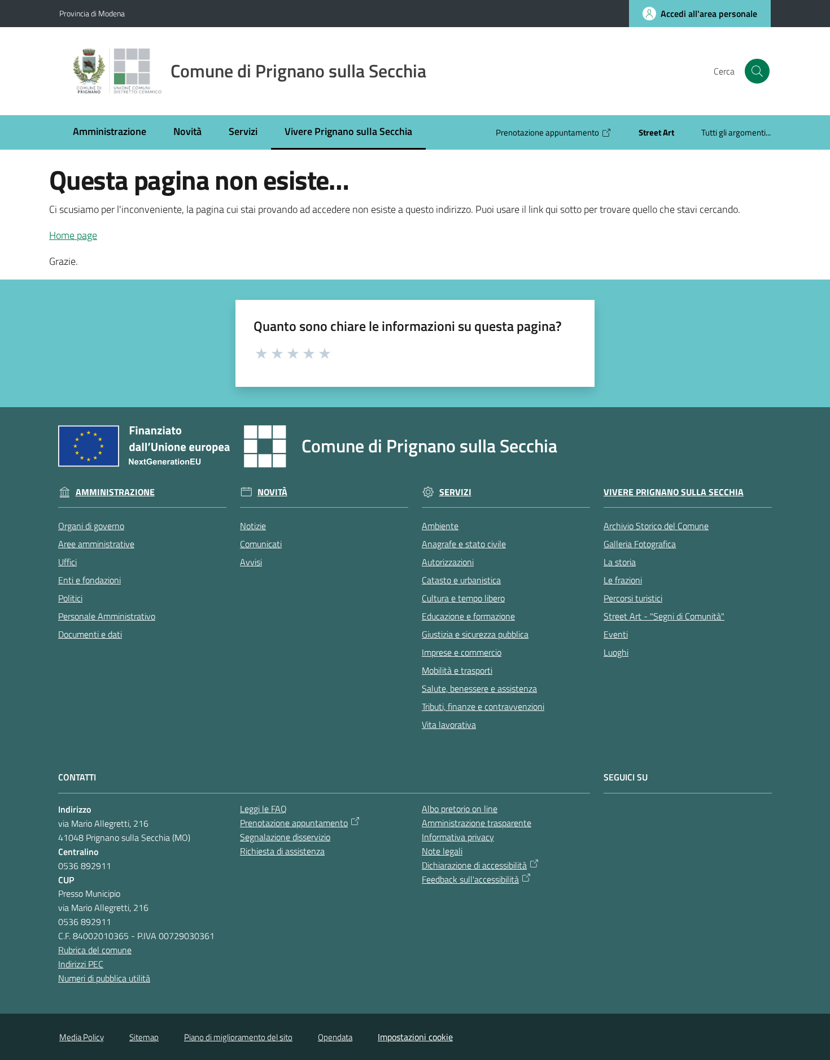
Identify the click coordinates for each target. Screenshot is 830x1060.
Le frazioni (623, 580)
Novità (272, 492)
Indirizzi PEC (80, 964)
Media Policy (81, 1037)
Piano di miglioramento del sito (238, 1037)
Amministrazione (115, 492)
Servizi (455, 492)
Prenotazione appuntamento (294, 823)
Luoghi (616, 652)
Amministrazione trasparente (476, 823)
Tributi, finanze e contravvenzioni (483, 706)
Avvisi (251, 562)
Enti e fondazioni (89, 580)
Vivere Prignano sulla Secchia (674, 492)
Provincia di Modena (92, 13)
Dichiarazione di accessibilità (474, 865)
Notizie (253, 526)
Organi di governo (91, 526)
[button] (757, 71)
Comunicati (261, 544)
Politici (70, 598)
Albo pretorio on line (459, 808)
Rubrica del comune (95, 950)
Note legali (442, 851)
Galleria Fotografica (640, 544)
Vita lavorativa (449, 724)
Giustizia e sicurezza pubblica (475, 634)
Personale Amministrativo (106, 616)
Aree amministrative (96, 544)
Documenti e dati (90, 634)
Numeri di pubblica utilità (104, 978)
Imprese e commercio (461, 652)
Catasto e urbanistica (461, 580)
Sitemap (144, 1037)
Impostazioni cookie (415, 1037)
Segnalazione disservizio (285, 837)
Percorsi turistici (633, 598)
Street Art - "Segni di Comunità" (664, 616)
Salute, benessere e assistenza (479, 688)
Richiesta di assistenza (282, 851)
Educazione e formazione (468, 616)
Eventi (616, 634)
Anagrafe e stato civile (464, 544)
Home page (73, 235)
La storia (620, 562)
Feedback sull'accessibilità (470, 879)
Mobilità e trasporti (457, 670)
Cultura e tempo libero (463, 598)
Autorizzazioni (448, 562)
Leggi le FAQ (263, 808)
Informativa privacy (458, 837)
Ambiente (440, 526)
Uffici (67, 562)
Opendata (335, 1037)
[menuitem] (109, 132)
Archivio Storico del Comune (656, 526)
